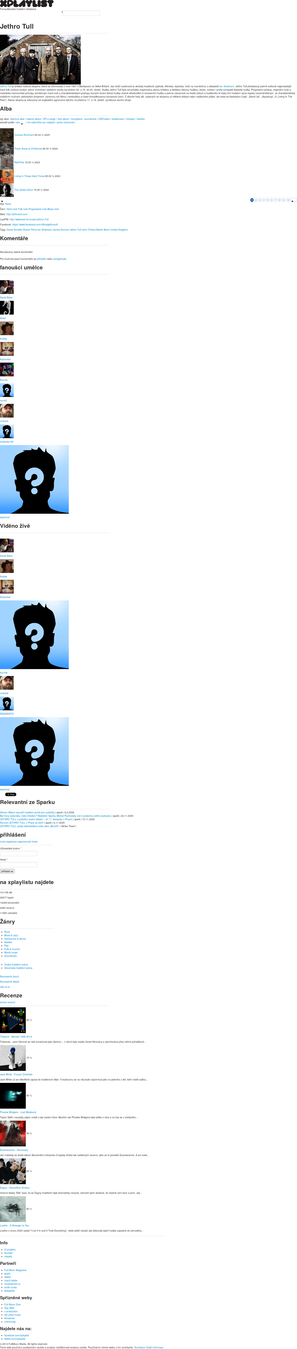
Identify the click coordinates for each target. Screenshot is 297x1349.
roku (17, 122)
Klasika (8, 942)
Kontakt (8, 1253)
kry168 (3, 672)
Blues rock (53, 209)
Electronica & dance (15, 938)
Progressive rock (38, 209)
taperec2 (5, 517)
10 (288, 199)
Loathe (4, 1225)
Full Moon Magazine (15, 1270)
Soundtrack (10, 956)
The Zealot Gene (23, 189)
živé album (63, 119)
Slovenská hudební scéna (18, 968)
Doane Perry (30, 229)
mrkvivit (4, 421)
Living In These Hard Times (29, 176)
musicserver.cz (12, 1283)
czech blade (10, 1280)
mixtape (130, 119)
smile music (10, 1287)
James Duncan (61, 229)
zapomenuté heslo (28, 841)
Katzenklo (5, 359)
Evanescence (7, 1150)
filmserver (9, 1318)
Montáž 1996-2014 (21, 1036)
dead (3, 318)
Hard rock (12, 209)
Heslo (4, 859)
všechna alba (17, 119)
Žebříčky (26, 12)
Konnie (4, 380)
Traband (4, 1036)
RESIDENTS (7, 713)
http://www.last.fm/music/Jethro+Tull (29, 219)
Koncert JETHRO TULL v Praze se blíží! (21, 822)
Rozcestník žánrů (9, 976)
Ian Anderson (226, 86)
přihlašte (41, 258)
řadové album (33, 119)
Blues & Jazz (11, 935)
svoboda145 (6, 441)
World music (11, 952)
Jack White (6, 1074)
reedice (141, 119)
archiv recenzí (7, 1002)
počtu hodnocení (66, 122)
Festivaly (17, 12)
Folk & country (12, 949)
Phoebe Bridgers (9, 1112)
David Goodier (14, 229)
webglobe (9, 1290)
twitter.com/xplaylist (14, 1338)
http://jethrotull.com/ (17, 214)
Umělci (3, 12)
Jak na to (5, 986)
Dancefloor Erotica (19, 1187)
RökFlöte (19, 162)
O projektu (10, 1249)
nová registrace (8, 841)
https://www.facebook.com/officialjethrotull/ (35, 224)
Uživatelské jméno (10, 848)
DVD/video (104, 119)
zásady (8, 1256)
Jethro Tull (5, 86)
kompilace (77, 119)
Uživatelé (36, 12)
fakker (7, 1277)
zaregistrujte (59, 258)
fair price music (12, 1314)
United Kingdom (119, 229)
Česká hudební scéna (16, 964)
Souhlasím (140, 1347)
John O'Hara (89, 229)
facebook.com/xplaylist (16, 1335)
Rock (8, 204)
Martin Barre (103, 229)
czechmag (9, 1321)
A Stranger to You (19, 1225)
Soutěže (45, 12)
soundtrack (90, 119)
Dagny (3, 1187)
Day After (9, 1308)
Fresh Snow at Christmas (28, 148)
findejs (3, 338)
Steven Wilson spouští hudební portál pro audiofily (27, 812)
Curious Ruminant (24, 134)
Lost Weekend (28, 1112)
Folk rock (23, 209)
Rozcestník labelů (9, 981)
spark (7, 1273)
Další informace (154, 1347)
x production (11, 1311)
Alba (9, 12)
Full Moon (55, 12)
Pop (6, 945)
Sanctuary (22, 1150)
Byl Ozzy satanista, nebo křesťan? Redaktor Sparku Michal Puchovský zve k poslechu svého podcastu (55, 815)
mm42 (3, 400)
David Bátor (6, 297)
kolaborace (118, 119)
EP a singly (49, 119)
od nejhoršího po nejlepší (41, 122)
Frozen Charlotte (23, 1074)
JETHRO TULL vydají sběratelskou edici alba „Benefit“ (29, 826)
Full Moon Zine (12, 1304)
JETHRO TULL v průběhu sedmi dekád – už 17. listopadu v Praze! (36, 819)
